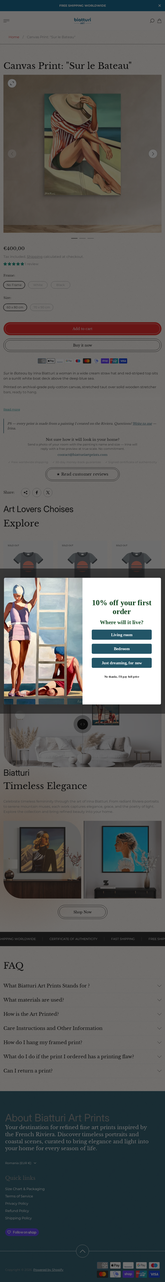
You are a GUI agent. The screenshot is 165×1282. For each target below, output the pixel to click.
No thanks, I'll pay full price (121, 676)
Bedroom (122, 648)
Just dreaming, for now (122, 662)
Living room (122, 634)
